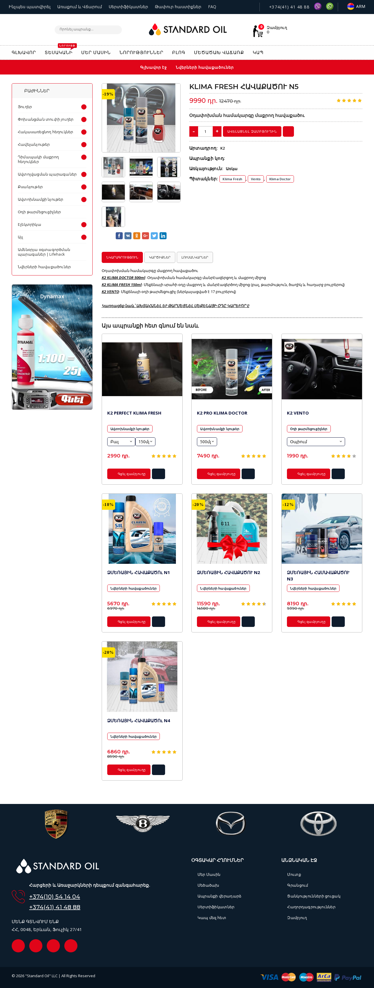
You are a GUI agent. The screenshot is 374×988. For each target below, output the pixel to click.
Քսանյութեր (30, 186)
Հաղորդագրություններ (311, 906)
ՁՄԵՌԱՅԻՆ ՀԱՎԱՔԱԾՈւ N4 (138, 720)
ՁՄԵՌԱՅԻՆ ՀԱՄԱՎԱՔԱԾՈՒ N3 (318, 575)
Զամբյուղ (297, 917)
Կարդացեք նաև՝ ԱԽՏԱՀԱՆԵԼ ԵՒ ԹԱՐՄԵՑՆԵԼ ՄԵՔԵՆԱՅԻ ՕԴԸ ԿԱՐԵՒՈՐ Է (175, 305)
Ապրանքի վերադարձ (219, 896)
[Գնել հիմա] (288, 131)
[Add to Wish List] (172, 91)
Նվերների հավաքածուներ (133, 588)
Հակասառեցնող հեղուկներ (45, 131)
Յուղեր (25, 106)
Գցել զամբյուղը (131, 474)
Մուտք (294, 874)
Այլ (20, 237)
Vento (256, 179)
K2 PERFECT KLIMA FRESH (134, 413)
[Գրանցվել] (359, 53)
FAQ (212, 6)
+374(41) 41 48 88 (288, 7)
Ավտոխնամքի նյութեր (130, 429)
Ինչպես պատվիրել (30, 6)
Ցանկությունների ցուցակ (313, 896)
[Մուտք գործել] (346, 52)
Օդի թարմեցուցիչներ (309, 429)
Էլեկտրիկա (29, 224)
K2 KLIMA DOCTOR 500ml (123, 277)
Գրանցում (297, 885)
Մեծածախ (208, 885)
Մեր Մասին (209, 874)
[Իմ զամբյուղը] (334, 53)
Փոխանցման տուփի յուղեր (45, 119)
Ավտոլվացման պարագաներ (47, 174)
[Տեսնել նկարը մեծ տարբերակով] (141, 117)
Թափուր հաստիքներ (178, 6)
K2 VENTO (110, 291)
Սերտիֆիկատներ (128, 6)
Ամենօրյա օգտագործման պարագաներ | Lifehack (44, 252)
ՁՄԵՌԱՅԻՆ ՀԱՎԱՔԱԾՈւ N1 (138, 572)
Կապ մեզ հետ (212, 917)
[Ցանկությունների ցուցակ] (321, 53)
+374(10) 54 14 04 (54, 896)
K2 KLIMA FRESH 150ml (122, 284)
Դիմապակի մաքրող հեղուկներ (38, 159)
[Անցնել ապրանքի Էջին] (142, 369)
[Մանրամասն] (158, 475)
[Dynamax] (52, 408)
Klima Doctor (280, 179)
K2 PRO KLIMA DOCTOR (222, 413)
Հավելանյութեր (34, 144)
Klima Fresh (232, 179)
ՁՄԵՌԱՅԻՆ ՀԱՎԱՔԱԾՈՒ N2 (228, 572)
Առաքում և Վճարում (79, 6)
